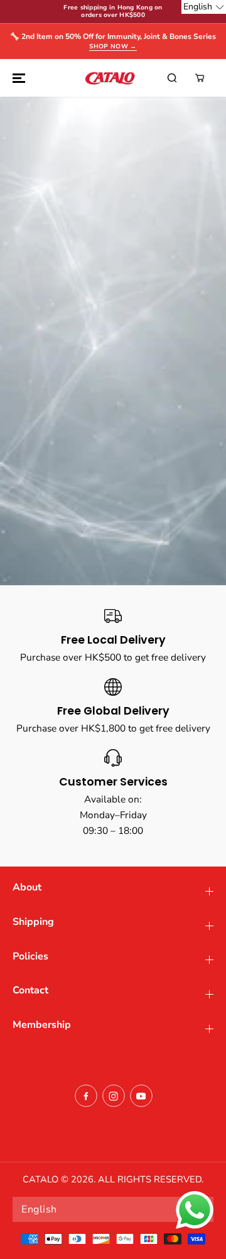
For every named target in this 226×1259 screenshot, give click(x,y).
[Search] (172, 78)
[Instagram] (113, 1096)
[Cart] (199, 78)
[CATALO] (110, 77)
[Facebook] (86, 1096)
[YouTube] (141, 1096)
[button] (17, 78)
